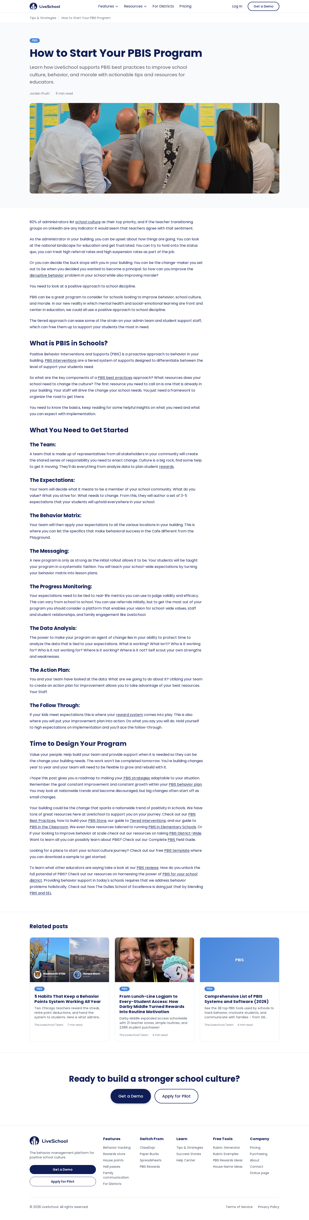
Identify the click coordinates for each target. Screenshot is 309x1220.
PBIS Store (97, 820)
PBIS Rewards (150, 1166)
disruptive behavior (47, 275)
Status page (259, 1173)
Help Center (185, 1160)
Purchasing (258, 1154)
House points (113, 1160)
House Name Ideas (227, 1166)
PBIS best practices (115, 377)
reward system (129, 714)
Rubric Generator (226, 1147)
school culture (88, 222)
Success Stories (188, 1154)
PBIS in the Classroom (49, 827)
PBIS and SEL (40, 893)
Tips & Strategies (43, 18)
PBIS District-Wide (185, 833)
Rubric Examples (226, 1154)
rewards (166, 466)
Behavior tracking (117, 1147)
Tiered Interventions (148, 820)
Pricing (185, 6)
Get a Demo (263, 6)
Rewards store (114, 1154)
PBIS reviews (148, 867)
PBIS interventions (61, 360)
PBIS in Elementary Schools (172, 827)
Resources (133, 6)
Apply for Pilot (176, 1096)
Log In (237, 6)
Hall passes (111, 1166)
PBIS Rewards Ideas (227, 1160)
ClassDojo (147, 1147)
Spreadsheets (151, 1160)
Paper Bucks (149, 1154)
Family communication (116, 1175)
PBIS (172, 839)
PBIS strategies (136, 778)
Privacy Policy (268, 1207)
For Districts (163, 6)
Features (106, 6)
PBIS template (177, 850)
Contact (256, 1166)
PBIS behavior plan (185, 784)
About (254, 1160)
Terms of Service (239, 1207)
